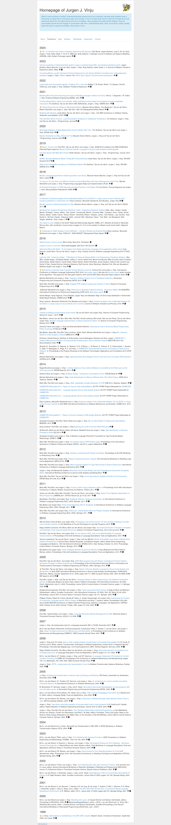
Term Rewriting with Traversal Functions (87, 737)
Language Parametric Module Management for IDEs (93, 614)
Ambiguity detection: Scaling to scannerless (86, 499)
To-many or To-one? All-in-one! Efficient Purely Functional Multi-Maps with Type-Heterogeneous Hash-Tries (79, 181)
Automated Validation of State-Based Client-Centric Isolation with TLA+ (65, 130)
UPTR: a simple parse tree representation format (69, 664)
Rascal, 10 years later (50, 147)
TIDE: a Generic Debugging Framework (101, 693)
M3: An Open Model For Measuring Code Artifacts (106, 421)
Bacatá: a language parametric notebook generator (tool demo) (63, 175)
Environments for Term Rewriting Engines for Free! (100, 751)
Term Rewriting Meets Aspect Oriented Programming (93, 710)
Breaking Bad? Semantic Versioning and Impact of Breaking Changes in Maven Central (72, 95)
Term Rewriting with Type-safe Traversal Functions (96, 765)
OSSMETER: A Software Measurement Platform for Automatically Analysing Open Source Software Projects (82, 339)
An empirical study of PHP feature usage (85, 442)
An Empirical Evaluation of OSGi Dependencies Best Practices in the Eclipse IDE (69, 187)
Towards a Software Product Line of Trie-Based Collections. (91, 278)
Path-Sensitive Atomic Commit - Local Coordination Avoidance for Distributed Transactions (73, 119)
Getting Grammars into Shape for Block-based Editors (62, 107)
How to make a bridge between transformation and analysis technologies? (90, 642)
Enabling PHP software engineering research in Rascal (90, 284)
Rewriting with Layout (79, 800)
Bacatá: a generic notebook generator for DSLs (57, 204)
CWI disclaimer (42, 824)
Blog (60, 39)
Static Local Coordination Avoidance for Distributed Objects (61, 164)
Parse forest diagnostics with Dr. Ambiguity (77, 505)
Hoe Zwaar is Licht (46, 223)
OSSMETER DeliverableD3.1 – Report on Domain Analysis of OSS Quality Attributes (70, 415)
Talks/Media (77, 39)
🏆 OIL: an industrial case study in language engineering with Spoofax (65, 51)
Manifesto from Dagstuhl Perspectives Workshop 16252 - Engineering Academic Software (73, 210)
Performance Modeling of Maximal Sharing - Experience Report (94, 290)
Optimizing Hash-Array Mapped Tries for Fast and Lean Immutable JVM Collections (100, 357)
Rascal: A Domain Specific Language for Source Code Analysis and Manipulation (89, 149)
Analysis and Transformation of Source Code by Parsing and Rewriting (72, 675)
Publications (51, 39)
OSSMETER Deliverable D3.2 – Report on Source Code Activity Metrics (66, 386)
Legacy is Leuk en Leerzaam (50, 245)
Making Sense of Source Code (51, 242)
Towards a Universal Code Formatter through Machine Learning (67, 270)
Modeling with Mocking (48, 113)
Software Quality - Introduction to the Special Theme (85, 373)
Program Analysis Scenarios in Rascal (82, 459)
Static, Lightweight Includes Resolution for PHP (87, 383)
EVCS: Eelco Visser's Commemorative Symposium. (94, 75)
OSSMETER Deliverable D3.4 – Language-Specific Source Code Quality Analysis (69, 396)
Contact (98, 39)
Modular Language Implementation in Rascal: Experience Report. (74, 321)
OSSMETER (126, 386)
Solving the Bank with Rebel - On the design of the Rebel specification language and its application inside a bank (81, 249)
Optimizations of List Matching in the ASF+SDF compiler (69, 816)
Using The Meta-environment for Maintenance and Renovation (67, 631)
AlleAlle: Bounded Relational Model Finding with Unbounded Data (64, 158)
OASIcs (62, 75)
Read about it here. (78, 26)
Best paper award (90, 272)
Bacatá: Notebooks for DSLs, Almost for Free (56, 136)
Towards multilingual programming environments (57, 312)
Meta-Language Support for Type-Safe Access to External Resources (95, 464)
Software (67, 39)
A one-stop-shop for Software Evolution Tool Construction (106, 476)
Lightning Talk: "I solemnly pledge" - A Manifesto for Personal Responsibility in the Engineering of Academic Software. (83, 257)
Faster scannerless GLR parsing (94, 590)
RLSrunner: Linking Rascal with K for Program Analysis (89, 510)
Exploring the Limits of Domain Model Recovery (91, 426)
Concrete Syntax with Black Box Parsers (54, 153)
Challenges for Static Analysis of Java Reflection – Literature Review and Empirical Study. (75, 231)
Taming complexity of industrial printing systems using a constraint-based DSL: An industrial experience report (80, 65)
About (43, 39)
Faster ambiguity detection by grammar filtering (79, 549)
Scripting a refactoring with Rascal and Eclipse (87, 453)
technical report (113, 272)
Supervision (88, 39)
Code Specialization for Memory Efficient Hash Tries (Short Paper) (93, 377)
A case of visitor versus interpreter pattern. (86, 487)
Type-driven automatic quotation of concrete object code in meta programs (78, 704)
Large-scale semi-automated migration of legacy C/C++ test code (63, 84)
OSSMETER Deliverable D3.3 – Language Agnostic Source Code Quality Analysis (70, 390)
